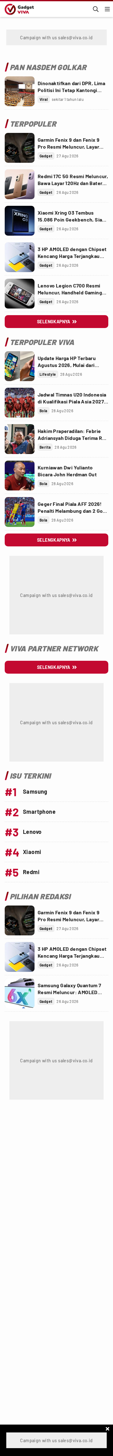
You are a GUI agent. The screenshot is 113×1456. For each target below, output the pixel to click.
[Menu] (107, 9)
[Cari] (96, 9)
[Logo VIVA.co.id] (18, 9)
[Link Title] (20, 91)
